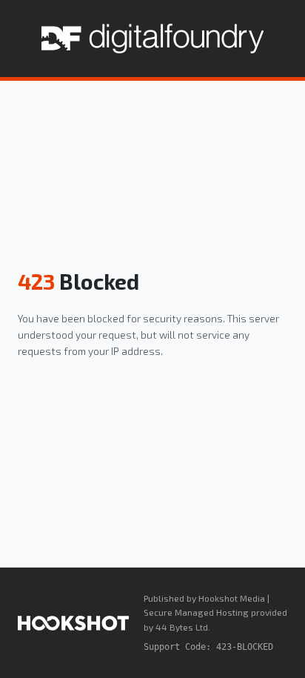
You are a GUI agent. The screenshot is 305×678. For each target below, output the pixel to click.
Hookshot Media (231, 598)
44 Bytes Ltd (181, 627)
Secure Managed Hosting (196, 612)
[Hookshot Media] (73, 623)
